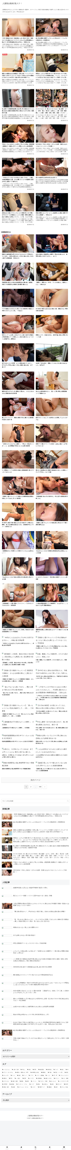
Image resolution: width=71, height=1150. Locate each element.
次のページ (35, 780)
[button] (67, 801)
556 (40, 786)
